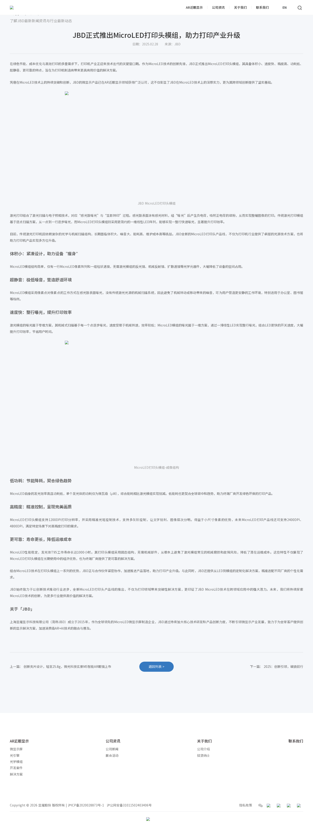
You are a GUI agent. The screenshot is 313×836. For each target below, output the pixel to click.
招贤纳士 (203, 755)
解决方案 (16, 774)
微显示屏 (16, 749)
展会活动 (112, 755)
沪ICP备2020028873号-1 (86, 805)
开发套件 (16, 768)
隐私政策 (245, 805)
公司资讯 (218, 7)
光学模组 (16, 762)
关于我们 (240, 7)
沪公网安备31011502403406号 (129, 805)
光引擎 (14, 755)
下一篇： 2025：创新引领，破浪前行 (276, 667)
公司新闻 (112, 749)
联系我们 (262, 7)
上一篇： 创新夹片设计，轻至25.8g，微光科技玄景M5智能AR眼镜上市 (60, 667)
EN (285, 7)
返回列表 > (156, 667)
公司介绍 (203, 749)
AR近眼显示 (194, 7)
